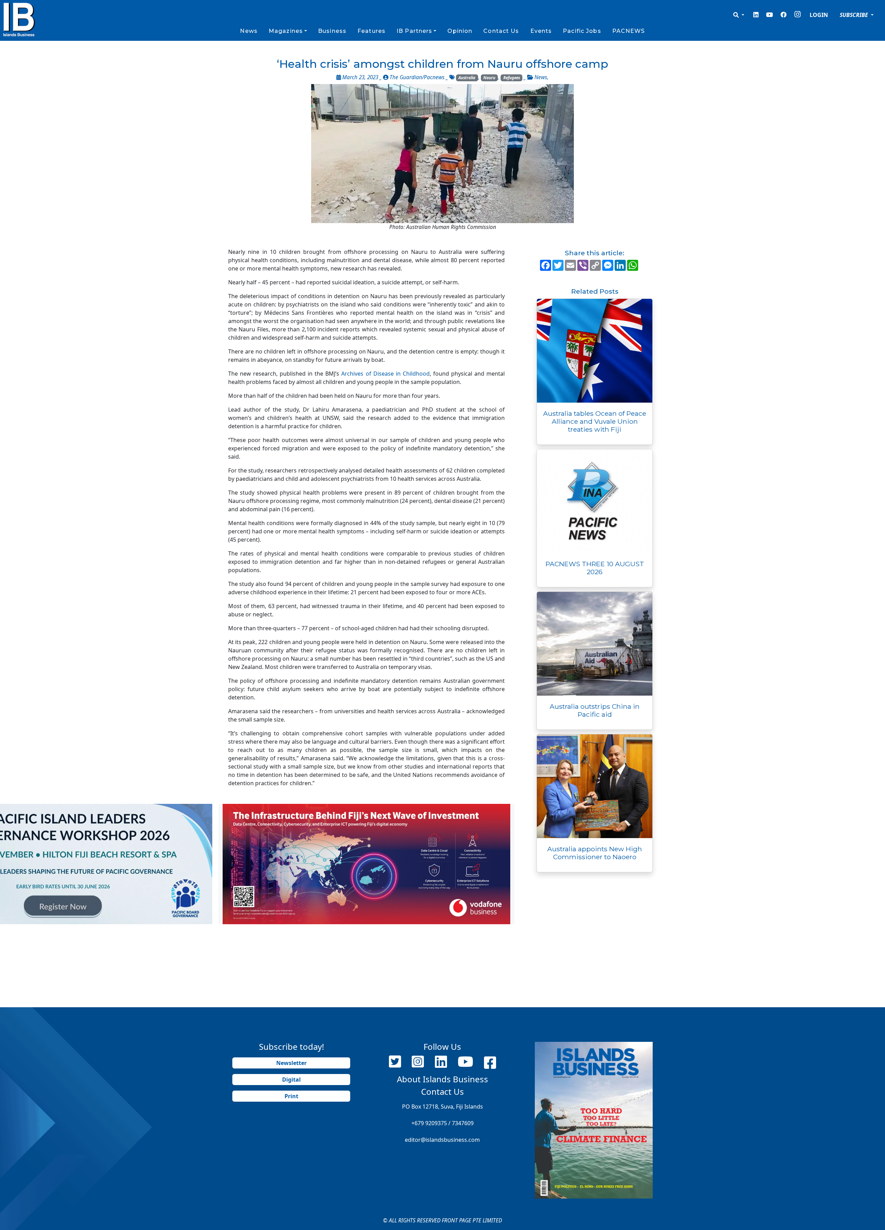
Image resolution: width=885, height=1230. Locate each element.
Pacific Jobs (582, 31)
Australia (466, 77)
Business (332, 31)
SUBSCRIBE (854, 15)
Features (371, 31)
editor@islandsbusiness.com (442, 1140)
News (248, 31)
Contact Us (501, 31)
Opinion (459, 31)
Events (541, 31)
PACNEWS (628, 31)
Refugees (511, 77)
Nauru (489, 77)
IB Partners (414, 31)
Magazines (286, 31)
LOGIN (819, 15)
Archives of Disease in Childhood (385, 373)
